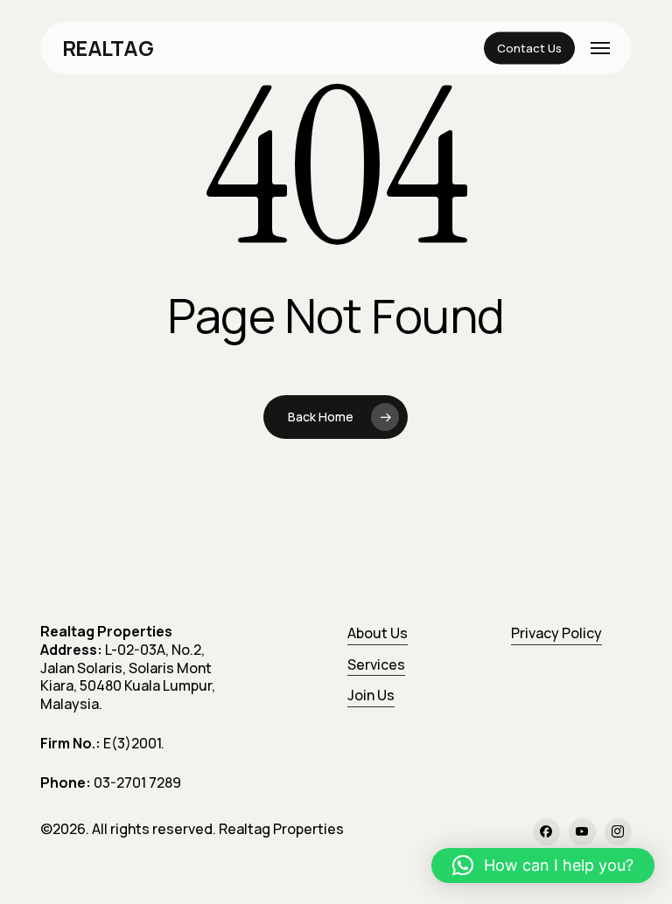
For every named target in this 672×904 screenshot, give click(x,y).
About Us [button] (377, 633)
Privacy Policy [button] (556, 633)
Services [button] (376, 664)
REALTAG (107, 48)
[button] (600, 48)
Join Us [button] (371, 695)
